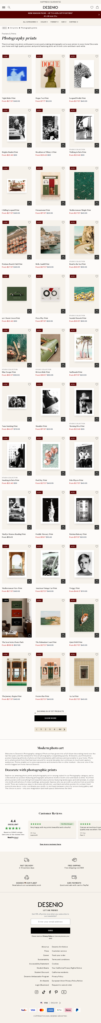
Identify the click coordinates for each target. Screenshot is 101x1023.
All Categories (29, 22)
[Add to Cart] (29, 91)
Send (50, 930)
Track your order (58, 955)
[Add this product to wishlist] (29, 56)
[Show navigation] (3, 7)
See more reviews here (50, 844)
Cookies (55, 964)
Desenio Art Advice (60, 947)
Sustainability (43, 959)
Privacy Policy (47, 936)
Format (54, 22)
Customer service (59, 951)
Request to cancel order (62, 985)
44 (60, 729)
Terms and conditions (61, 959)
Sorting (72, 22)
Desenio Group (57, 1016)
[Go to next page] (64, 729)
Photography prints (29, 28)
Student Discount (42, 972)
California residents (60, 972)
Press (46, 951)
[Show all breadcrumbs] (4, 28)
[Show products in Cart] (97, 7)
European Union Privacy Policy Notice (67, 981)
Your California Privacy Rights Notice (67, 968)
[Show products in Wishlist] (92, 7)
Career (46, 955)
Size (63, 22)
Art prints (14, 28)
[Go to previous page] (36, 729)
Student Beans (43, 968)
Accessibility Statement (39, 964)
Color (43, 22)
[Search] (9, 7)
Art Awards (44, 981)
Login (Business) (42, 985)
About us (45, 947)
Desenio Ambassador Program (36, 976)
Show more (50, 718)
